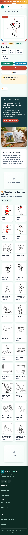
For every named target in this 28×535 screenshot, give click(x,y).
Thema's (3, 493)
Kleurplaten (8, 11)
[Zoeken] (21, 6)
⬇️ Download (7, 63)
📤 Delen (14, 72)
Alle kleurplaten (5, 490)
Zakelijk (3, 522)
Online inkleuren (5, 510)
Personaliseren (5, 507)
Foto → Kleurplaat (5, 502)
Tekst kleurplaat (5, 505)
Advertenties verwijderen (7, 519)
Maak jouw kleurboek (10, 120)
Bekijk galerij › (6, 200)
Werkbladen (4, 524)
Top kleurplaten (5, 495)
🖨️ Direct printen (20, 63)
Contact (3, 517)
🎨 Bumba (4, 88)
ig (5, 481)
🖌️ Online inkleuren (14, 68)
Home (2, 11)
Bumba (14, 11)
